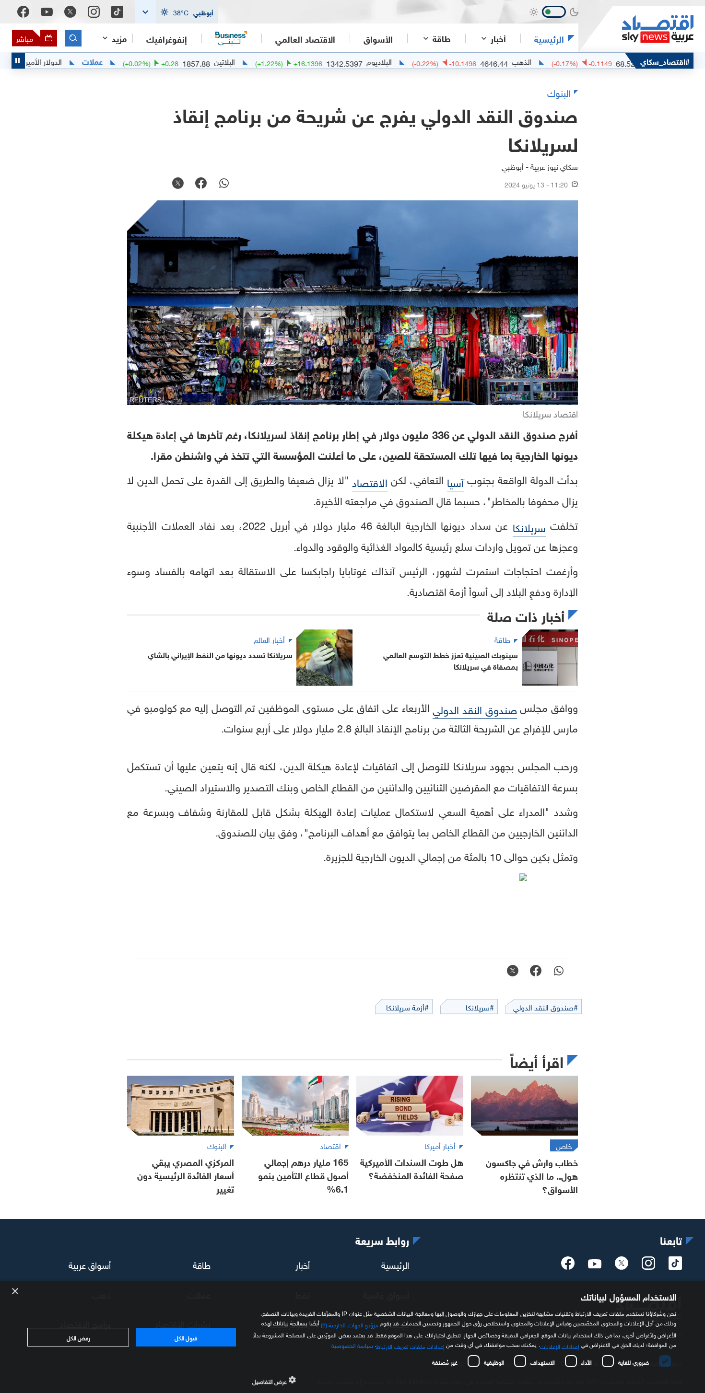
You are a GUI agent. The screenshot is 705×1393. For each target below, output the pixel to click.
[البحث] (73, 38)
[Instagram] (94, 11)
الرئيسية (549, 38)
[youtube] (594, 1264)
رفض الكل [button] (78, 1337)
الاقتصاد (370, 481)
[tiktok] (675, 1266)
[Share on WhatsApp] (223, 184)
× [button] (15, 1291)
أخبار (302, 1263)
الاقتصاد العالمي (305, 38)
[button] (176, 11)
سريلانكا (529, 526)
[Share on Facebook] (200, 184)
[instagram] (648, 1266)
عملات (124, 61)
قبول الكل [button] (186, 1337)
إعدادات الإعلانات (559, 1345)
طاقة (202, 1263)
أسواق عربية (90, 1263)
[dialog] (352, 1337)
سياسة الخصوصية (352, 1344)
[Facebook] (23, 11)
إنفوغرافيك (166, 38)
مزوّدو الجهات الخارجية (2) (349, 1323)
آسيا (455, 481)
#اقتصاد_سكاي (665, 60)
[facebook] (568, 1266)
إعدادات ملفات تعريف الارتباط (410, 1345)
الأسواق (378, 38)
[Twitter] (70, 11)
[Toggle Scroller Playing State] (18, 61)
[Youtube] (47, 12)
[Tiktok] (117, 11)
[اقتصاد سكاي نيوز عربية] (635, 29)
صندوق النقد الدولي (475, 708)
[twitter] (621, 1266)
